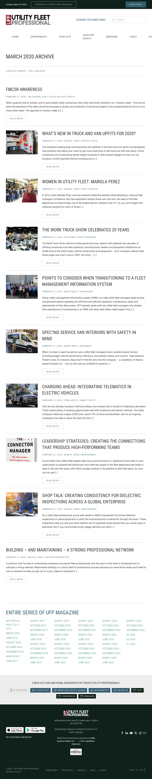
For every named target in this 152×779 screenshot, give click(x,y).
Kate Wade (70, 237)
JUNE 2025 (108, 662)
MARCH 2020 (61, 634)
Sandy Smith (71, 346)
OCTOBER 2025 (134, 625)
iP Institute (42, 690)
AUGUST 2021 (85, 620)
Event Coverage (87, 237)
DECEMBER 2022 (87, 653)
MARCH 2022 (85, 634)
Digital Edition (51, 770)
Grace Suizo (70, 292)
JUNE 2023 (84, 662)
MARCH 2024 (109, 634)
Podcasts (65, 36)
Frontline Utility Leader (71, 690)
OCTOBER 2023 (110, 625)
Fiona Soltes (71, 400)
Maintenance (89, 509)
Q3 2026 (130, 639)
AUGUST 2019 (61, 620)
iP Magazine (20, 690)
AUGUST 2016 (13, 642)
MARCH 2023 (85, 657)
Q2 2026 (130, 634)
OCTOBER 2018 (38, 648)
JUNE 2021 (60, 662)
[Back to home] (28, 20)
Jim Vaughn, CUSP (38, 97)
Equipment (86, 346)
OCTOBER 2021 (86, 625)
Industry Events (88, 37)
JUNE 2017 (12, 661)
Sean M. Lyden (72, 141)
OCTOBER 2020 (62, 648)
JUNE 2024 (108, 639)
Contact (103, 770)
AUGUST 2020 (61, 644)
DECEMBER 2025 (135, 630)
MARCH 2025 (109, 657)
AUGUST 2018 (37, 644)
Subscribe (135, 4)
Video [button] (133, 36)
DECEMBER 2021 (87, 630)
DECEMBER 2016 (15, 651)
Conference (68, 696)
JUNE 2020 (60, 639)
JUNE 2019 (36, 662)
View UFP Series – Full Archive (25, 71)
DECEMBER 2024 (111, 653)
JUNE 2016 (12, 637)
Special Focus (90, 141)
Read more (16, 118)
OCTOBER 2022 (86, 648)
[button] (144, 770)
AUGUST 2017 (37, 620)
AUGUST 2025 (133, 620)
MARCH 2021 (61, 657)
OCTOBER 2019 (62, 625)
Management (89, 455)
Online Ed (122, 690)
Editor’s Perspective (57, 557)
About (92, 770)
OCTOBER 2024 (110, 648)
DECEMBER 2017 (39, 630)
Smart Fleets (87, 400)
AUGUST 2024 (109, 644)
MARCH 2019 (37, 657)
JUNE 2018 (36, 639)
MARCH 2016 (13, 633)
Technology (86, 292)
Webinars (112, 36)
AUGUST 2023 (109, 620)
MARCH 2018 (37, 634)
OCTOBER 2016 (14, 647)
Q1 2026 (130, 644)
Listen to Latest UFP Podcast (53, 4)
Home (15, 36)
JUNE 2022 (84, 639)
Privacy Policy (67, 770)
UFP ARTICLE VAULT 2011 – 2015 (13, 624)
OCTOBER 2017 (38, 625)
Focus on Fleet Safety (62, 97)
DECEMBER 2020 (63, 653)
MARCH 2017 (13, 656)
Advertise (81, 770)
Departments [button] (39, 36)
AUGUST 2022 (85, 644)
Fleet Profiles (90, 189)
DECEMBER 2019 (63, 630)
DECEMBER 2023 (111, 630)
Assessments (101, 690)
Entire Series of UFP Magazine (42, 612)
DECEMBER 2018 (39, 653)
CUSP (139, 690)
